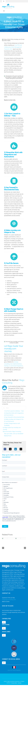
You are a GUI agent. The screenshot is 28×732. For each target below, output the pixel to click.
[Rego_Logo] (8, 3)
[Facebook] (5, 449)
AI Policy (19, 682)
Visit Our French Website (14, 670)
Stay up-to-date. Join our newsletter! (13, 433)
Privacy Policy (14, 682)
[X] (10, 449)
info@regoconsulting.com (9, 599)
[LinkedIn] (15, 449)
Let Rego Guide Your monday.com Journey (12, 428)
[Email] (20, 449)
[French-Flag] (14, 666)
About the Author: (12, 431)
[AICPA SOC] (14, 639)
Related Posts (7, 435)
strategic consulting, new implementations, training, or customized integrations (13, 364)
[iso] (14, 652)
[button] (3, 548)
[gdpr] (14, 645)
